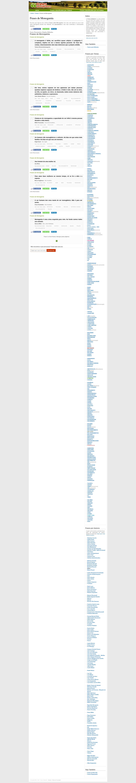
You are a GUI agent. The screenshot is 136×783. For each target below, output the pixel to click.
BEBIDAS (89, 104)
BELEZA (89, 107)
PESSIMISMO (90, 398)
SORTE (89, 477)
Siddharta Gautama (92, 742)
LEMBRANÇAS (91, 319)
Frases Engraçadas (92, 774)
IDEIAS (89, 292)
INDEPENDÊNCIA (91, 298)
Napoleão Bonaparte (92, 705)
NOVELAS (90, 366)
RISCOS (89, 444)
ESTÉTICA (90, 222)
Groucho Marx (91, 622)
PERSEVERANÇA (91, 393)
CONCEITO (90, 129)
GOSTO (89, 264)
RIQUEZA (89, 442)
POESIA (89, 402)
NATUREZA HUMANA (76, 206)
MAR (88, 334)
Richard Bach (91, 732)
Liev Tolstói (90, 677)
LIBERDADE (90, 320)
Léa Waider (90, 674)
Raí (88, 727)
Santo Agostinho (91, 737)
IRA (88, 307)
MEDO (89, 338)
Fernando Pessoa (92, 605)
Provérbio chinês (91, 723)
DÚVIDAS (89, 191)
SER (88, 462)
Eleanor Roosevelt (92, 595)
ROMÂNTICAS (91, 445)
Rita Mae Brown (91, 733)
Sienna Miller (38, 223)
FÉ (88, 260)
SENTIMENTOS (91, 460)
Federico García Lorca (93, 604)
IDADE (89, 287)
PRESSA (89, 413)
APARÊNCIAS (90, 78)
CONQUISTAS (91, 135)
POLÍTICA (89, 404)
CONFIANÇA (90, 132)
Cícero (89, 580)
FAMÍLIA (79, 144)
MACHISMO (90, 332)
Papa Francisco (91, 715)
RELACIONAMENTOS (69, 49)
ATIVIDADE (90, 89)
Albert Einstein (91, 542)
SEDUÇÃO (90, 454)
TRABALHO (90, 491)
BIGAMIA (72, 226)
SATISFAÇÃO (90, 451)
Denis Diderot (91, 587)
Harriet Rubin (90, 628)
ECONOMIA (90, 194)
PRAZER (89, 408)
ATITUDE (89, 88)
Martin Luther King (92, 697)
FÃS (88, 259)
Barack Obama (91, 562)
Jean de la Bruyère (92, 652)
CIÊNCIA (89, 123)
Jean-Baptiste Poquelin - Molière (96, 655)
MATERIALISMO (91, 335)
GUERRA (89, 271)
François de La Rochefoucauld (95, 612)
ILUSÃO (89, 293)
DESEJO (89, 176)
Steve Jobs (90, 748)
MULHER (54, 166)
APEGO (89, 80)
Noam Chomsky (91, 709)
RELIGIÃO (90, 434)
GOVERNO (90, 266)
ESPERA (89, 211)
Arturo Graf (90, 554)
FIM (88, 248)
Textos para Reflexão (93, 47)
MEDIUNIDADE (91, 337)
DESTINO (89, 179)
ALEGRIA (89, 68)
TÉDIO (89, 497)
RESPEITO (90, 439)
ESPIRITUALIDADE (92, 217)
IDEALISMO (90, 290)
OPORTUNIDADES (92, 373)
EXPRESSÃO (90, 234)
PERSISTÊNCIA (91, 395)
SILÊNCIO (89, 466)
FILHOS (89, 243)
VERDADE (90, 503)
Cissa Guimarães (39, 204)
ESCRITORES (90, 208)
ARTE (88, 83)
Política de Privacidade (56, 780)
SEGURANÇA (90, 456)
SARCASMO (45, 127)
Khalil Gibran (90, 670)
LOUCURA (90, 328)
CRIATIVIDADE (91, 156)
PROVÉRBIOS (91, 421)
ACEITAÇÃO (90, 65)
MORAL (89, 345)
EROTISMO (90, 205)
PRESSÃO (90, 415)
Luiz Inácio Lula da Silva (93, 682)
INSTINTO (56, 226)
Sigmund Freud (91, 744)
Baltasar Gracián (91, 560)
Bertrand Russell (91, 566)
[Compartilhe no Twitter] (54, 28)
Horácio (89, 639)
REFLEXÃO (44, 51)
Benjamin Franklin (92, 565)
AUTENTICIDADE (91, 92)
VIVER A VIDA (90, 515)
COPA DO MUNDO (92, 113)
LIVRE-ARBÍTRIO (91, 325)
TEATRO (89, 484)
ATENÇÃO (90, 86)
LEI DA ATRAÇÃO (91, 317)
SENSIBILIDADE (91, 457)
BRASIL (89, 110)
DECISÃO (89, 170)
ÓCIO (88, 370)
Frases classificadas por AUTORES (92, 10)
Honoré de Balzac (92, 637)
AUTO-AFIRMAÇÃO (92, 95)
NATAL (89, 360)
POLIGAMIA (59, 49)
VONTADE (90, 520)
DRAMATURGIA (91, 188)
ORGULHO (90, 375)
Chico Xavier (90, 578)
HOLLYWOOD (91, 276)
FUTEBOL (90, 256)
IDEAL (89, 289)
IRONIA (89, 309)
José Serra (90, 663)
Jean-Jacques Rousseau (94, 657)
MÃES (62, 182)
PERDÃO (89, 391)
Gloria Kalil (90, 620)
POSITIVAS (90, 405)
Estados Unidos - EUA (93, 227)
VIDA (88, 507)
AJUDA (89, 66)
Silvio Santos (90, 745)
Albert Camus (91, 541)
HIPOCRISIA (78, 124)
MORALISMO (38, 100)
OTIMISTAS (90, 378)
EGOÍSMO (90, 199)
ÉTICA (89, 225)
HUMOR (89, 284)
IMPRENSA (90, 296)
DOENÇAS (90, 185)
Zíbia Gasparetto (91, 763)
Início (37, 10)
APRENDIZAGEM (91, 82)
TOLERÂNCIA (91, 489)
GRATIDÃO (90, 269)
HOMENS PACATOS (51, 146)
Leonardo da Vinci (92, 676)
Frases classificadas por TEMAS (61, 10)
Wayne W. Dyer (91, 755)
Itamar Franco (91, 645)
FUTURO (89, 257)
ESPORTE (89, 219)
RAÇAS (89, 427)
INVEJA (89, 305)
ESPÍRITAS (90, 214)
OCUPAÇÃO (90, 372)
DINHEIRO (90, 184)
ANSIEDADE (90, 77)
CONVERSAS (90, 141)
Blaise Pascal (90, 570)
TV (88, 495)
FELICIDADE (90, 240)
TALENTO (89, 483)
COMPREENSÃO (91, 126)
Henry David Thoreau (93, 631)
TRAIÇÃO (68, 146)
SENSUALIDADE (91, 459)
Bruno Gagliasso (39, 180)
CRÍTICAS (89, 159)
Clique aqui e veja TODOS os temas (94, 62)
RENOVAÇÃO (90, 436)
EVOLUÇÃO (90, 228)
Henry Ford (90, 632)
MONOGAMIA (50, 49)
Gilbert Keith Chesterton (93, 617)
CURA (88, 164)
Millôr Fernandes (39, 122)
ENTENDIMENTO (91, 203)
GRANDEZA (90, 268)
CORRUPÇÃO (90, 149)
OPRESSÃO (78, 100)
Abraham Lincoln (91, 538)
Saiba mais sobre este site (91, 38)
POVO (88, 407)
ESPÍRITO (89, 220)
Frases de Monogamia (41, 18)
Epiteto (89, 600)
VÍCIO (88, 521)
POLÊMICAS (52, 51)
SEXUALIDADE (91, 465)
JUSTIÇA (89, 311)
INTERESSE (90, 302)
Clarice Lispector (91, 582)
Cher (88, 575)
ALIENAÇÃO (90, 69)
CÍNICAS (89, 166)
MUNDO (89, 354)
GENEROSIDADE (91, 263)
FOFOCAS (90, 249)
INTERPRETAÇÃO (92, 304)
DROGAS (89, 190)
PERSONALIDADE (92, 396)
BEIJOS (89, 106)
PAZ (88, 388)
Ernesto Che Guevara (93, 601)
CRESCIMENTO (91, 152)
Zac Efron (37, 163)
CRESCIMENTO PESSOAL (94, 153)
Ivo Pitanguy (90, 646)
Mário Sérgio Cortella (93, 694)
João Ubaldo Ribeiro (40, 96)
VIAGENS (89, 506)
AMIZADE (89, 74)
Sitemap (49, 780)
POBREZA (90, 399)
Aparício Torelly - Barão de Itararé (96, 550)
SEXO (88, 463)
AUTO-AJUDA (91, 97)
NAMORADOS (91, 358)
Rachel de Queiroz (92, 725)
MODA (89, 343)
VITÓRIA (89, 513)
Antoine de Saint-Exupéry (94, 548)
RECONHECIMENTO (92, 430)
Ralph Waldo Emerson (93, 728)
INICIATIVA (90, 299)
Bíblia (88, 568)
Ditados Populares (92, 592)
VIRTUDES (90, 510)
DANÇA (89, 168)
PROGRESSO (90, 418)
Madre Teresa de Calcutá (94, 685)
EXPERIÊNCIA (91, 233)
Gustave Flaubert (92, 625)
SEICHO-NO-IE (91, 739)
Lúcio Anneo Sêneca (92, 679)
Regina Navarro (91, 730)
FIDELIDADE (49, 226)
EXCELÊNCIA (90, 230)
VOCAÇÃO (90, 518)
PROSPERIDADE (91, 419)
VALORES (89, 500)
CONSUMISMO (91, 138)
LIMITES (65, 98)
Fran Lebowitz (91, 608)
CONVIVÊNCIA (91, 143)
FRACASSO (90, 252)
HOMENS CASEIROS (40, 146)
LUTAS (89, 329)
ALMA (89, 71)
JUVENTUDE (90, 313)
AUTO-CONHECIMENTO (93, 100)
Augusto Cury (91, 556)
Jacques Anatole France (93, 649)
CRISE (89, 158)
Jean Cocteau (91, 650)
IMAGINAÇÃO (91, 295)
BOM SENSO (90, 109)
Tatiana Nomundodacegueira (42, 47)
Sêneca (89, 740)
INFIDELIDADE (60, 124)
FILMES (89, 245)
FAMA (88, 237)
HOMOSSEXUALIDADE (93, 281)
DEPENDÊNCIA (91, 173)
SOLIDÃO (37, 51)
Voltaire (89, 752)
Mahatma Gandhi (91, 686)
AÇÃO (89, 102)
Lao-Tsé (89, 673)
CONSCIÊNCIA (91, 136)
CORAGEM (90, 144)
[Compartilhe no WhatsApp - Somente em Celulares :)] (45, 28)
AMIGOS (89, 72)
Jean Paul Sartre (91, 653)
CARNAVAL (90, 115)
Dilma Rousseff (91, 591)
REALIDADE (90, 428)
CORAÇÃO (90, 146)
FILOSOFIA (90, 246)
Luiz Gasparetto (91, 681)
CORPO (89, 147)
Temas (37, 13)
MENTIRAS (90, 342)
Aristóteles (90, 551)
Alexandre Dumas (92, 545)
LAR (88, 316)
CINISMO (37, 127)
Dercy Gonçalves (91, 589)
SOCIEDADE (90, 471)
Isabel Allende (91, 643)
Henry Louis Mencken (93, 634)
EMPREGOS (90, 202)
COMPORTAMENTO (92, 124)
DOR (88, 187)
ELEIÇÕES (90, 200)
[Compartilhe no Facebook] (37, 28)
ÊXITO (89, 231)
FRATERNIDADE (91, 254)
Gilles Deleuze (91, 619)
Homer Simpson (91, 636)
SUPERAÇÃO (90, 480)
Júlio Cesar (90, 666)
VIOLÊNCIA (90, 509)
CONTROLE (90, 139)
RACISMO (89, 423)
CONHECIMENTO (91, 133)
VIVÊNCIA (89, 516)
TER (88, 488)
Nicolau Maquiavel (92, 708)
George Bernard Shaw (93, 616)
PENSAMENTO (91, 390)
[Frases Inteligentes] (41, 5)
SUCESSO (90, 479)
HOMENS (66, 144)
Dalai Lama (90, 586)
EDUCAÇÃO (90, 196)
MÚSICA (89, 355)
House (89, 640)
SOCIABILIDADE (91, 469)
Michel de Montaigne (93, 700)
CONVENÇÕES (38, 103)
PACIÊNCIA (90, 382)
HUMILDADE (90, 283)
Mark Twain (90, 696)
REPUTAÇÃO (90, 437)
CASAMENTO (48, 100)
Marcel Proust (91, 688)
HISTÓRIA (90, 275)
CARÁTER (90, 116)
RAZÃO (89, 425)
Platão (89, 721)
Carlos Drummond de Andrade (95, 572)
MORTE (89, 346)
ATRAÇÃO (90, 91)
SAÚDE (89, 452)
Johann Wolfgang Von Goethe (95, 658)
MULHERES (49, 182)
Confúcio (89, 583)
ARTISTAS (90, 85)
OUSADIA (89, 379)
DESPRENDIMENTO (92, 178)
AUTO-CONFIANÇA (92, 98)
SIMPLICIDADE (91, 468)
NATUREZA (90, 361)
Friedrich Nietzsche (92, 613)
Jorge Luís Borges (92, 660)
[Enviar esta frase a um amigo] (31, 29)
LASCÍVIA (61, 146)
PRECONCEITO (91, 410)
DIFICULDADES (91, 182)
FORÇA (89, 251)
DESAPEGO (90, 175)
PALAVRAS (90, 385)
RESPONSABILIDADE (93, 440)
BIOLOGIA (66, 206)
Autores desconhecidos (93, 558)
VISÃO (89, 512)
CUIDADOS (90, 161)
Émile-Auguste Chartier (93, 596)
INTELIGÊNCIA (91, 301)
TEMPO (89, 486)
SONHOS (89, 475)
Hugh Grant (38, 141)
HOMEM (72, 144)
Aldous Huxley (91, 544)
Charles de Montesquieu (93, 574)
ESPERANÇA (90, 213)
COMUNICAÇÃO (91, 127)
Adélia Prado (90, 539)
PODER (89, 401)
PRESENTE (90, 411)
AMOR (51, 98)
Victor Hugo (90, 751)
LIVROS (89, 326)
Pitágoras (89, 719)
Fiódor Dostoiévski (92, 607)
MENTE (89, 340)
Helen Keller (90, 629)
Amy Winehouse (91, 547)
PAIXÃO (58, 98)
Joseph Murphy (91, 664)
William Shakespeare (92, 757)
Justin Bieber (90, 667)
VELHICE (89, 501)
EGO (88, 197)
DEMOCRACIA (91, 171)
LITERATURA (90, 323)
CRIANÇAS (90, 155)
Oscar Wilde (90, 712)
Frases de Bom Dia (92, 772)
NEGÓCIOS (90, 364)
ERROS (89, 207)
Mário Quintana (91, 693)
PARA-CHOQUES (91, 387)
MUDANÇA (90, 349)
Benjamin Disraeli (92, 563)
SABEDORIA (90, 448)
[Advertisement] (56, 70)
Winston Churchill (92, 758)
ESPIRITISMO (90, 216)
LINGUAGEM (90, 322)
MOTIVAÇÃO (90, 348)
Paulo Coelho (91, 718)
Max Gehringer (91, 699)
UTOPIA (79, 49)
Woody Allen (90, 760)
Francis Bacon (91, 610)
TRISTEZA (90, 494)
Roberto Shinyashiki (92, 735)
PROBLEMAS (90, 416)
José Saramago (91, 661)
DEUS (88, 181)
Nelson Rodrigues (92, 706)
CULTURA (90, 162)
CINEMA (89, 119)
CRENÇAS (90, 150)
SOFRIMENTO (91, 472)
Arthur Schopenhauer (93, 553)
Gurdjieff (89, 624)
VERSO (89, 504)
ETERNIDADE (90, 223)
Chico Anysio (90, 577)
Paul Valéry (90, 716)
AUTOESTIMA (91, 94)
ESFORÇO (90, 210)
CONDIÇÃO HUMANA (92, 130)
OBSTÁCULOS (91, 369)
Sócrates (89, 747)
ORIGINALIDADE (91, 376)
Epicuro (89, 598)
